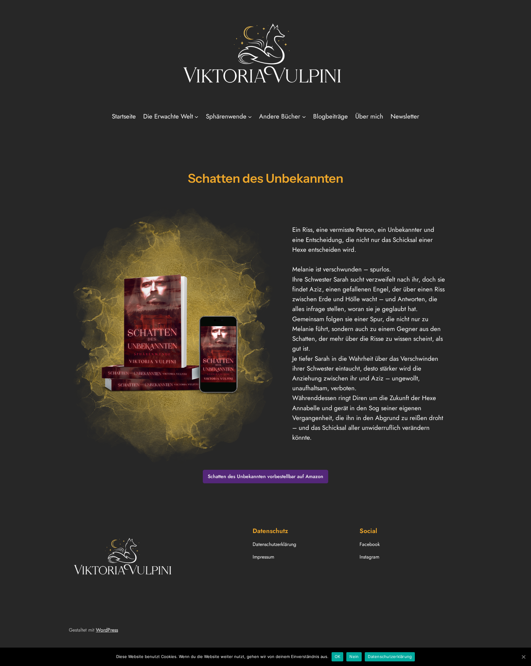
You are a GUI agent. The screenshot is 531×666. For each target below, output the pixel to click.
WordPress (107, 629)
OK (337, 656)
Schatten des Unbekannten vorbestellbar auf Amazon (265, 476)
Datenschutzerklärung (390, 656)
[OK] (523, 657)
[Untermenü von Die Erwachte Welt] (196, 116)
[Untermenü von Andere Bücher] (304, 116)
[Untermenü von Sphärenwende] (250, 116)
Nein (354, 656)
